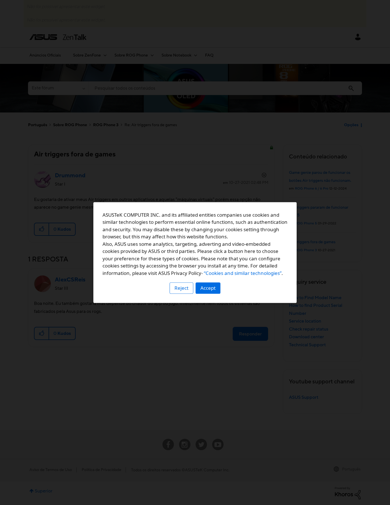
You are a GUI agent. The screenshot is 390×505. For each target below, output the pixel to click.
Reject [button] (181, 288)
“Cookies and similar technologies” (243, 273)
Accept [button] (208, 288)
